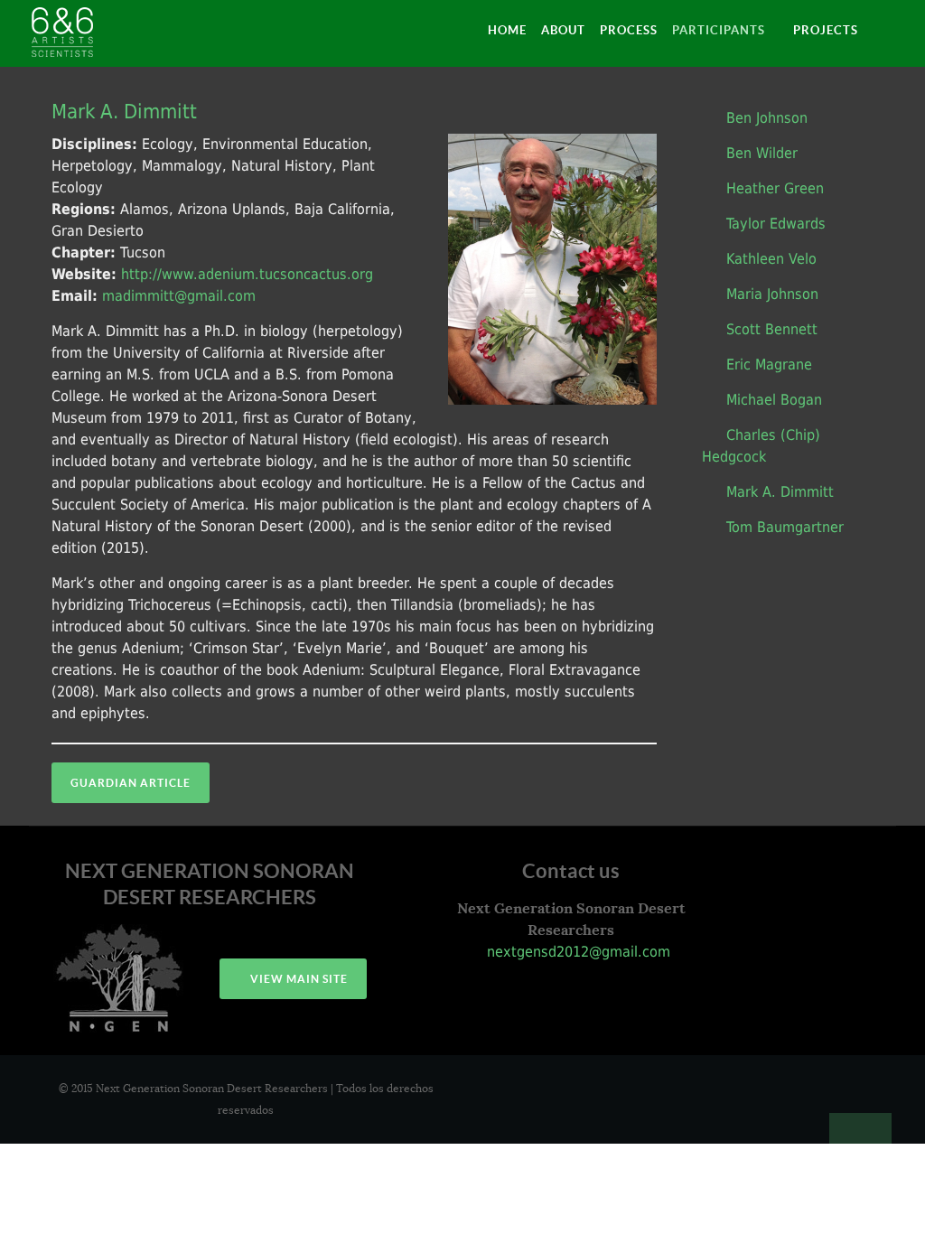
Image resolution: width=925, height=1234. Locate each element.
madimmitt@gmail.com (179, 295)
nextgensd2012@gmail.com (576, 951)
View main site (298, 979)
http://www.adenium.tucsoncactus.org (247, 274)
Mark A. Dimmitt (124, 111)
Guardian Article (130, 783)
